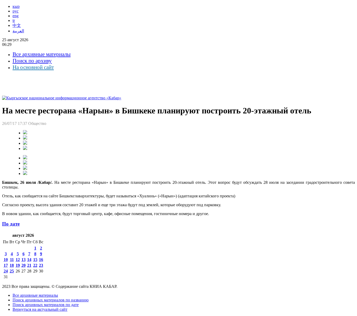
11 (12, 259)
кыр (16, 6)
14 (29, 259)
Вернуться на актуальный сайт (40, 309)
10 (6, 259)
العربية (18, 31)
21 (29, 265)
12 (18, 259)
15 (35, 259)
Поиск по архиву (32, 61)
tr (14, 20)
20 (23, 265)
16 (41, 259)
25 (12, 271)
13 (23, 259)
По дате (11, 224)
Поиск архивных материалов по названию (51, 300)
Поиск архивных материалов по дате (46, 304)
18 (12, 265)
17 (6, 265)
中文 (17, 25)
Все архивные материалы (42, 54)
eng (16, 16)
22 (35, 265)
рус (16, 11)
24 (6, 271)
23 (41, 265)
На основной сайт (33, 67)
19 (18, 265)
